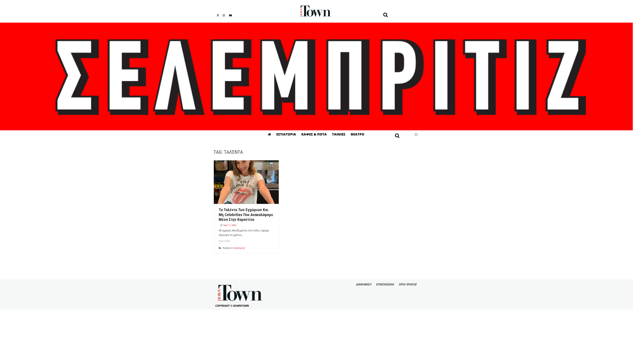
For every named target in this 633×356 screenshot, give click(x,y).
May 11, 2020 (229, 225)
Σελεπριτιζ (239, 248)
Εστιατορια (286, 134)
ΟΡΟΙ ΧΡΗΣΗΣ (408, 284)
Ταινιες (338, 134)
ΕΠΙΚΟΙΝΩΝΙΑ (385, 284)
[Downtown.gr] (315, 11)
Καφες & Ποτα (314, 134)
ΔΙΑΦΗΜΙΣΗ (363, 284)
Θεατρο (357, 134)
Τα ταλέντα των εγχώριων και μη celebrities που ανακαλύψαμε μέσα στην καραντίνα (246, 215)
